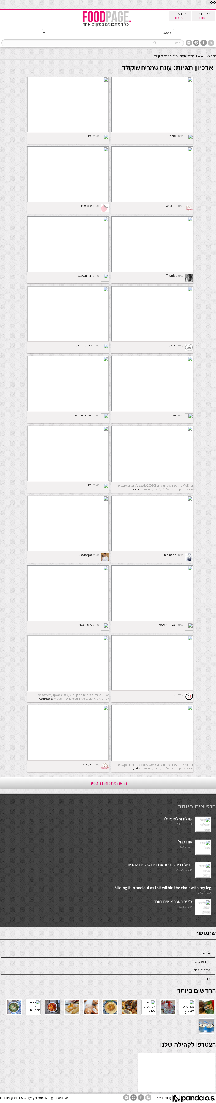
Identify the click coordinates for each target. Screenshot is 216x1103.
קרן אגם (172, 345)
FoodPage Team (47, 698)
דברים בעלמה (84, 275)
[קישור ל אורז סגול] (203, 853)
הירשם (179, 17)
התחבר (203, 17)
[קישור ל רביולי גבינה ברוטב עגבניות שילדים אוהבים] (203, 876)
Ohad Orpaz (85, 555)
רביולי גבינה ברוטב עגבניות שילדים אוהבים (160, 864)
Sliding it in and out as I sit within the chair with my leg (163, 887)
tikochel (135, 489)
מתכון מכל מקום (202, 962)
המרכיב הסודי (168, 694)
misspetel (86, 206)
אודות (208, 945)
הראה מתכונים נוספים (108, 783)
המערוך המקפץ (83, 415)
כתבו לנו (207, 953)
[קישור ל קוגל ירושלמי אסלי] (203, 830)
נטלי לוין (172, 136)
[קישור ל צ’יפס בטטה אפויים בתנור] (203, 913)
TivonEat (171, 275)
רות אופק (171, 206)
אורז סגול (185, 842)
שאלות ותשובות (202, 970)
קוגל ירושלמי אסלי (178, 819)
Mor (90, 136)
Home (200, 56)
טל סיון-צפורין (84, 624)
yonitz (136, 768)
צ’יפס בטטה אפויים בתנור (173, 901)
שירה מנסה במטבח (81, 345)
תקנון (208, 979)
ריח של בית (170, 555)
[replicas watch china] (215, 8)
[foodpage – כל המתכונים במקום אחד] (106, 26)
